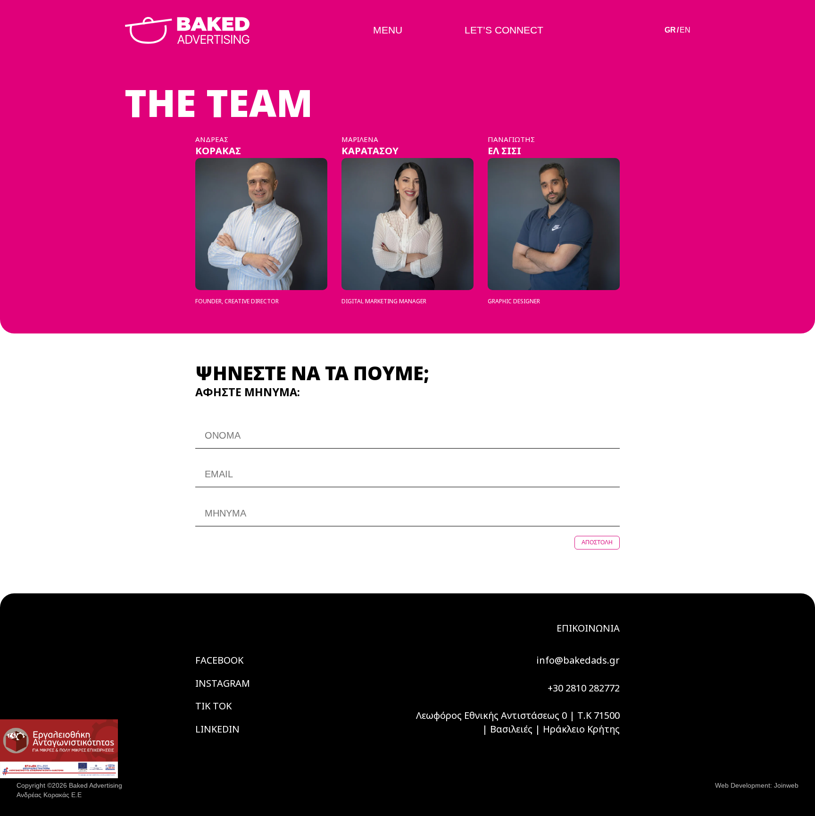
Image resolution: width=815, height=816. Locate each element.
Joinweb (786, 785)
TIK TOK (213, 705)
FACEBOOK (219, 660)
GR (670, 30)
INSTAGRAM (222, 683)
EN (685, 30)
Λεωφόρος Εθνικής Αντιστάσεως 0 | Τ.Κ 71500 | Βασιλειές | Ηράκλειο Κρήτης (518, 722)
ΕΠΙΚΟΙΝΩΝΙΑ (588, 628)
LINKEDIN (217, 729)
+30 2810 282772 (584, 688)
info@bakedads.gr (578, 660)
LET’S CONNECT (504, 30)
